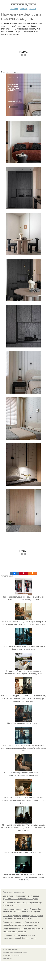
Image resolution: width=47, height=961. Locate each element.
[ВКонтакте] (14, 573)
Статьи (33, 8)
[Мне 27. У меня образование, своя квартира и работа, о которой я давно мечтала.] (23, 770)
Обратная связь (7, 958)
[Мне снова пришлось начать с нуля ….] (23, 720)
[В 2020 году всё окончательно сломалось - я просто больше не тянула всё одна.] (23, 643)
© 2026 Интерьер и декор (10, 949)
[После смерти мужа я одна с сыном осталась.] (23, 849)
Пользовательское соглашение (18, 952)
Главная (14, 8)
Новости (23, 8)
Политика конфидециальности (11, 955)
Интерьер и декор (23, 4)
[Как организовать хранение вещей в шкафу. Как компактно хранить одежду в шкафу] (23, 594)
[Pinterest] (23, 573)
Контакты (6, 952)
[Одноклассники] (32, 573)
